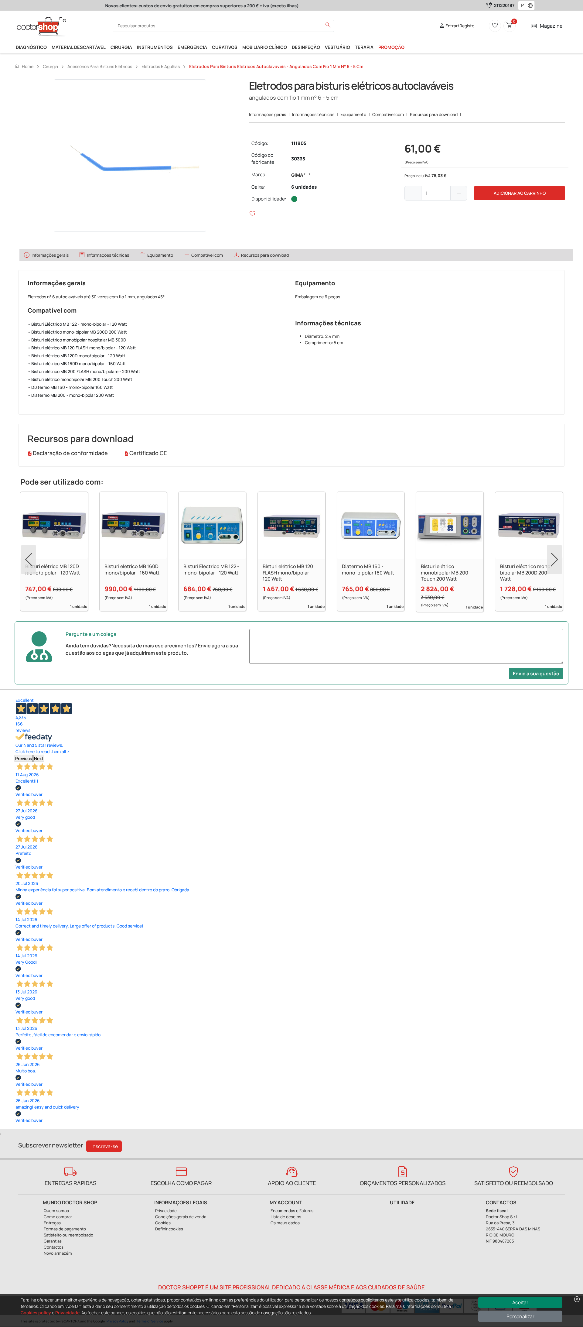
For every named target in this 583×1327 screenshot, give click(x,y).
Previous (23, 758)
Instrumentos (155, 47)
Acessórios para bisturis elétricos (99, 66)
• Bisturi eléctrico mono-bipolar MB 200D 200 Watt (77, 332)
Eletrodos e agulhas (160, 66)
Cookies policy (36, 1312)
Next (39, 758)
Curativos (224, 47)
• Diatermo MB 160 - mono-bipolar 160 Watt (70, 387)
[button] (532, 5)
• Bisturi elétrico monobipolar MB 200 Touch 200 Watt (80, 379)
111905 (298, 143)
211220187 (504, 5)
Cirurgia (121, 47)
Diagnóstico (31, 47)
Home (24, 66)
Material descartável (79, 47)
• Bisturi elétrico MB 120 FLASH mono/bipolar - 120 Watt (82, 348)
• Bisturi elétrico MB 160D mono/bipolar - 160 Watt (77, 363)
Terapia (364, 47)
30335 (298, 159)
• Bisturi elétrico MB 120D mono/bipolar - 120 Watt (76, 355)
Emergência (192, 47)
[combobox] (522, 5)
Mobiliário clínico (264, 47)
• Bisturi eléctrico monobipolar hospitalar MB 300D (77, 340)
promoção (391, 47)
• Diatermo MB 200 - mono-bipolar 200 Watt (71, 395)
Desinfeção (306, 47)
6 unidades (304, 187)
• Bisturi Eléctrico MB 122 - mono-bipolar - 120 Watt (77, 324)
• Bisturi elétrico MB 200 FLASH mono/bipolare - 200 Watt (84, 371)
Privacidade (67, 1312)
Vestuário (337, 47)
